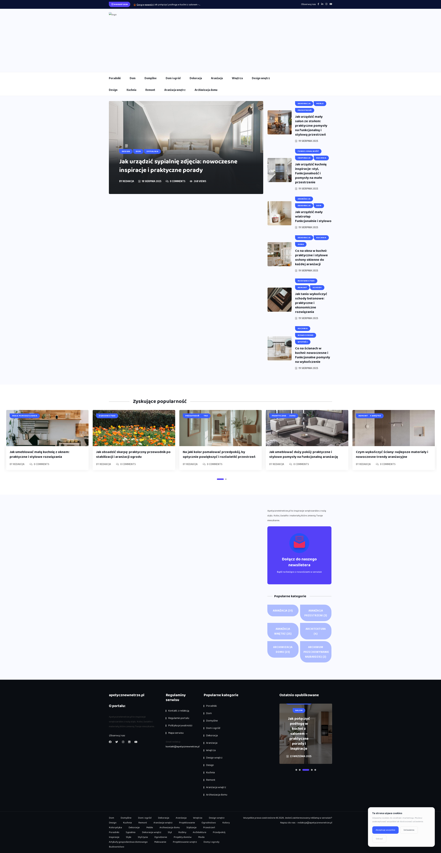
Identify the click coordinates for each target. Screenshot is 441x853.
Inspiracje (114, 837)
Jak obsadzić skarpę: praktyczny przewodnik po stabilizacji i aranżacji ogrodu (133, 454)
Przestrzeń (209, 827)
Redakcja (128, 181)
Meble (149, 827)
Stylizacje (191, 827)
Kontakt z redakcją (178, 711)
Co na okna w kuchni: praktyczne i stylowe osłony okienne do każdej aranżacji (311, 257)
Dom (132, 78)
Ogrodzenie (160, 837)
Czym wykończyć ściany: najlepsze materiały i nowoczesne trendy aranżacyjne (392, 454)
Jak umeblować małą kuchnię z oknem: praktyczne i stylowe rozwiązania (39, 454)
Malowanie (160, 842)
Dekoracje (134, 827)
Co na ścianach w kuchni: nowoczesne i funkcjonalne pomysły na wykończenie (312, 355)
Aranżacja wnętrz (175, 90)
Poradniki (115, 78)
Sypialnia (130, 832)
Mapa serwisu (176, 733)
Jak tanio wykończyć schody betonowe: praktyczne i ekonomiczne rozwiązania (311, 303)
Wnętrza (237, 78)
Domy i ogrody (211, 842)
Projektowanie (187, 823)
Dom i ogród (173, 78)
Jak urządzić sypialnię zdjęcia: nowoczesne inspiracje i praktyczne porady (178, 166)
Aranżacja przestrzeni (315, 613)
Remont (150, 90)
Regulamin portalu (178, 718)
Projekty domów (183, 837)
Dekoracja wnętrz (151, 832)
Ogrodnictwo (209, 823)
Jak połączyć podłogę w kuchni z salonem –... (177, 5)
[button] (220, 479)
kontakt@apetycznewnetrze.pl (182, 747)
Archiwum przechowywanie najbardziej (316, 651)
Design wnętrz (261, 78)
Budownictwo (116, 847)
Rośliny (182, 832)
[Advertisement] (220, 43)
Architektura (316, 631)
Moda (201, 837)
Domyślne (151, 78)
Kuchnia (131, 90)
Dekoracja (196, 78)
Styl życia (143, 837)
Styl (170, 832)
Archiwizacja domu (206, 90)
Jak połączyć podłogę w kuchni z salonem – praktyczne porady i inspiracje (299, 733)
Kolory (226, 823)
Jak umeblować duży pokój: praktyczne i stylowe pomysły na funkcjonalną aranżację (303, 454)
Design (113, 90)
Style (128, 837)
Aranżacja (217, 78)
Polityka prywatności (180, 725)
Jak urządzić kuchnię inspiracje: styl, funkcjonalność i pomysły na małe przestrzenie (311, 173)
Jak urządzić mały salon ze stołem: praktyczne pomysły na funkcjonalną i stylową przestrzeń (311, 125)
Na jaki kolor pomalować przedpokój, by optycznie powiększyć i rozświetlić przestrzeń (219, 454)
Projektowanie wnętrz (185, 842)
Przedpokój (219, 832)
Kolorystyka (115, 827)
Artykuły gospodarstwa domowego (128, 842)
